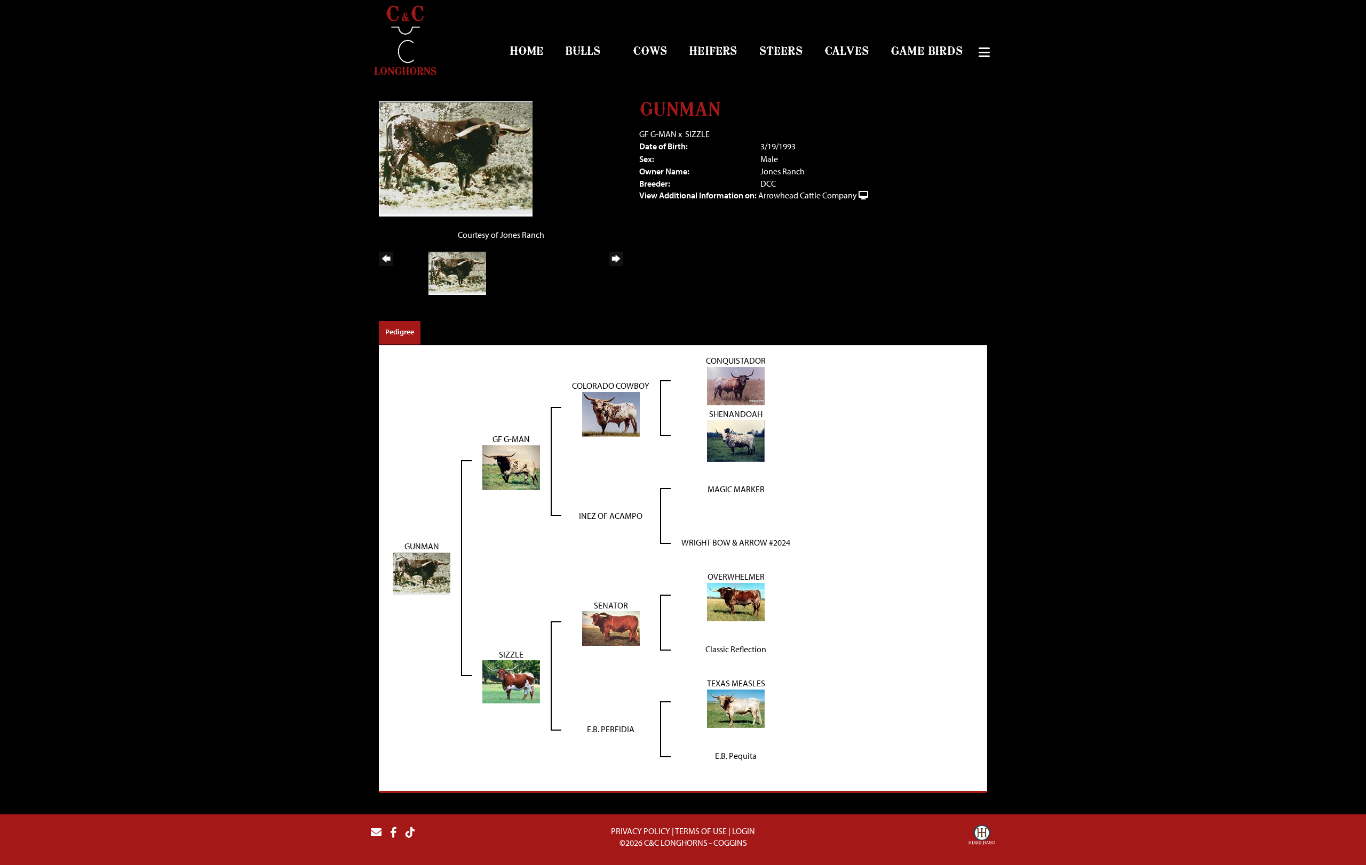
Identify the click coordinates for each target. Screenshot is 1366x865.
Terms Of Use (701, 831)
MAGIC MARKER (736, 489)
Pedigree (399, 332)
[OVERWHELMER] (736, 601)
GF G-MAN (658, 134)
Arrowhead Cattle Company (807, 195)
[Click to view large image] (456, 158)
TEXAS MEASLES (736, 683)
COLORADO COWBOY (610, 385)
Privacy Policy (640, 831)
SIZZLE (697, 134)
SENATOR (611, 605)
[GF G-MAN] (511, 466)
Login (743, 831)
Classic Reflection (735, 649)
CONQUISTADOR (736, 360)
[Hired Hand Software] (981, 836)
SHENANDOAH (736, 414)
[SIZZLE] (511, 681)
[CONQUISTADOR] (736, 385)
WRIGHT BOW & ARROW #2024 (735, 542)
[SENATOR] (611, 627)
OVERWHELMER (736, 576)
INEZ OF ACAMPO (610, 515)
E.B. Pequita (736, 755)
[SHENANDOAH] (736, 439)
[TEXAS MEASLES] (736, 707)
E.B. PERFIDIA (610, 729)
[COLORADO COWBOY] (611, 412)
